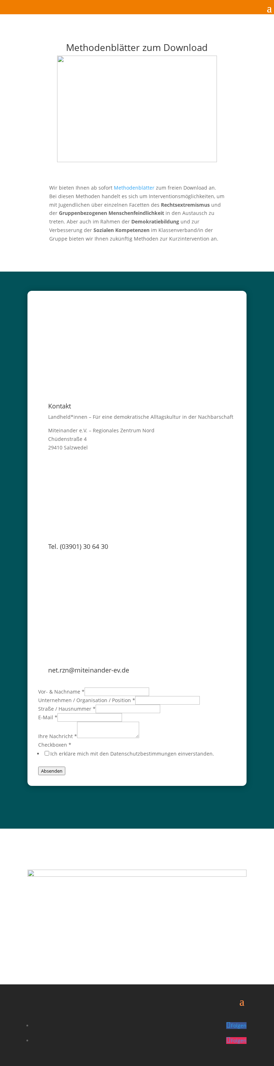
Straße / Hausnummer (67, 708)
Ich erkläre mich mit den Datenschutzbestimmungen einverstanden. (132, 753)
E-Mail (47, 717)
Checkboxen (54, 744)
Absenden (51, 771)
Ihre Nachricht (57, 736)
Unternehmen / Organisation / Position (86, 700)
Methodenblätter (134, 187)
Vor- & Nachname (61, 691)
